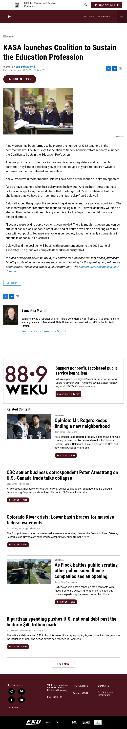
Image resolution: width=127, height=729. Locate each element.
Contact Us (103, 686)
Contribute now (68, 394)
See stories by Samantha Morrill (43, 331)
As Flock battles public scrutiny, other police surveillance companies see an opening (86, 570)
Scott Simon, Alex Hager (18, 528)
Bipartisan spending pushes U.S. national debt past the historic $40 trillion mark (61, 622)
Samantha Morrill (25, 66)
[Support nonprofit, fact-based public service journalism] (26, 380)
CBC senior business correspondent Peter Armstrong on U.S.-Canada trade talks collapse (62, 475)
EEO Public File (80, 686)
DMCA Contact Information (105, 693)
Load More (63, 664)
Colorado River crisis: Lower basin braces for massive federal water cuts (60, 520)
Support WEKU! (108, 5)
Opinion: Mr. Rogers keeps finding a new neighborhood (82, 423)
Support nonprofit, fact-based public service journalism (87, 371)
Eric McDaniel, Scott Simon (19, 630)
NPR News (59, 415)
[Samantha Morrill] (10, 315)
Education (8, 36)
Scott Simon (60, 432)
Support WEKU (80, 693)
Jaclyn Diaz (60, 582)
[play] (9, 16)
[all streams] (122, 16)
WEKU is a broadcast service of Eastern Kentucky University (57, 688)
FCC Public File (54, 697)
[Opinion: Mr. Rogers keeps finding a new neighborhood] (29, 426)
